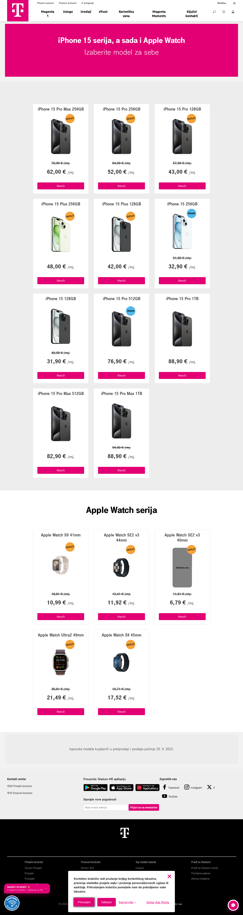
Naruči (61, 186)
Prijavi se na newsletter (143, 807)
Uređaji (86, 12)
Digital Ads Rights (157, 902)
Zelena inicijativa (200, 878)
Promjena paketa (200, 873)
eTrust (103, 12)
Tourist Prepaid (33, 868)
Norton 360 (87, 868)
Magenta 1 (47, 14)
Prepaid (29, 873)
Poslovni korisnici (67, 3)
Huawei (140, 868)
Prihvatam (84, 902)
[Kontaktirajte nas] (233, 905)
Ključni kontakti (192, 14)
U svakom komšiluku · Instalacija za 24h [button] (27, 888)
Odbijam (106, 902)
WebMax (221, 3)
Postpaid (30, 878)
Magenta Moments (159, 14)
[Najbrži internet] (12, 903)
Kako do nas (175, 904)
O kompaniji (87, 3)
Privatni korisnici (45, 3)
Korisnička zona (126, 14)
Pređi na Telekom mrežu (204, 868)
